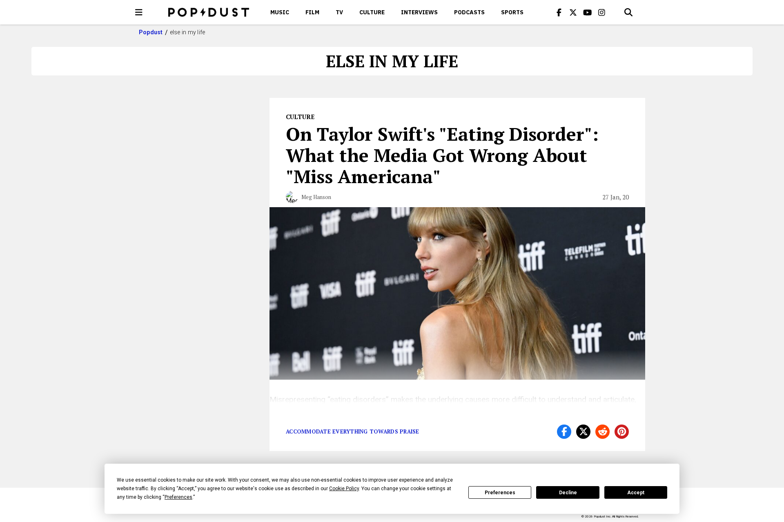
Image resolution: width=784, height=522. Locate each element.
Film (312, 12)
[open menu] (139, 12)
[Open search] (628, 12)
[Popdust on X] (573, 12)
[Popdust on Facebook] (559, 12)
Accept (635, 492)
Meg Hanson (316, 197)
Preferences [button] (178, 497)
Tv (339, 12)
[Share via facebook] (564, 432)
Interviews (419, 12)
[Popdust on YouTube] (587, 12)
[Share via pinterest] (622, 432)
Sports (512, 12)
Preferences (500, 492)
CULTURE (372, 12)
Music (279, 12)
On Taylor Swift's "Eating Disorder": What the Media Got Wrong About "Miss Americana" (442, 155)
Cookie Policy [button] (344, 488)
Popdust (151, 32)
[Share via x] (583, 432)
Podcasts (469, 12)
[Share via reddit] (602, 432)
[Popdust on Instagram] (602, 12)
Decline (568, 492)
